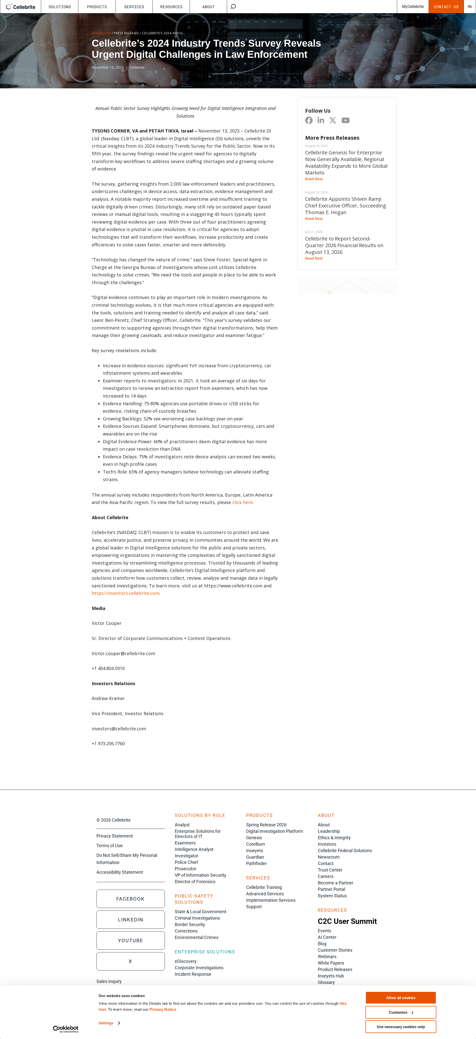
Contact (325, 863)
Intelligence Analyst (194, 849)
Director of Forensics (195, 881)
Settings (106, 1023)
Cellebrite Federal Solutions (345, 850)
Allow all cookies (401, 998)
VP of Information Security (200, 875)
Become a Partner (335, 882)
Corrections (186, 931)
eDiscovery (186, 961)
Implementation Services (271, 900)
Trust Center (330, 869)
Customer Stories (335, 950)
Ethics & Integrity (334, 837)
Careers (325, 876)
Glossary (326, 982)
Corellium (255, 844)
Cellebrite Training (264, 887)
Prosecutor (185, 868)
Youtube (130, 940)
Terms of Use (109, 845)
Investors (327, 844)
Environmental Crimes (196, 937)
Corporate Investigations (199, 967)
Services (134, 6)
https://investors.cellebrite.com (125, 593)
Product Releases (335, 969)
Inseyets (254, 850)
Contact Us (446, 6)
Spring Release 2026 (266, 824)
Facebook (130, 899)
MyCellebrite (413, 6)
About (208, 6)
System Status (332, 895)
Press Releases (126, 33)
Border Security (190, 924)
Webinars (327, 956)
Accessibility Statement (119, 872)
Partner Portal (331, 889)
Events (324, 930)
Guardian (255, 857)
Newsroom (101, 33)
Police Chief (186, 862)
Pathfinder (256, 863)
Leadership (329, 831)
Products (97, 6)
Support (254, 906)
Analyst (182, 824)
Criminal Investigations (197, 918)
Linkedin (130, 920)
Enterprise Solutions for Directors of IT (198, 834)
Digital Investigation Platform (274, 831)
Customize (398, 1012)
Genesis (254, 837)
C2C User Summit (347, 921)
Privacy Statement (114, 835)
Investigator (186, 855)
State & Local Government (200, 911)
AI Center (327, 937)
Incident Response (193, 974)
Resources (171, 6)
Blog (322, 943)
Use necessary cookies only (401, 1027)
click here (242, 502)
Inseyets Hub (331, 975)
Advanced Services (265, 893)
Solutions (60, 6)
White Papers (331, 963)
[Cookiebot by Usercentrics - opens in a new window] (66, 1029)
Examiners (185, 842)
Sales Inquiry (109, 981)
